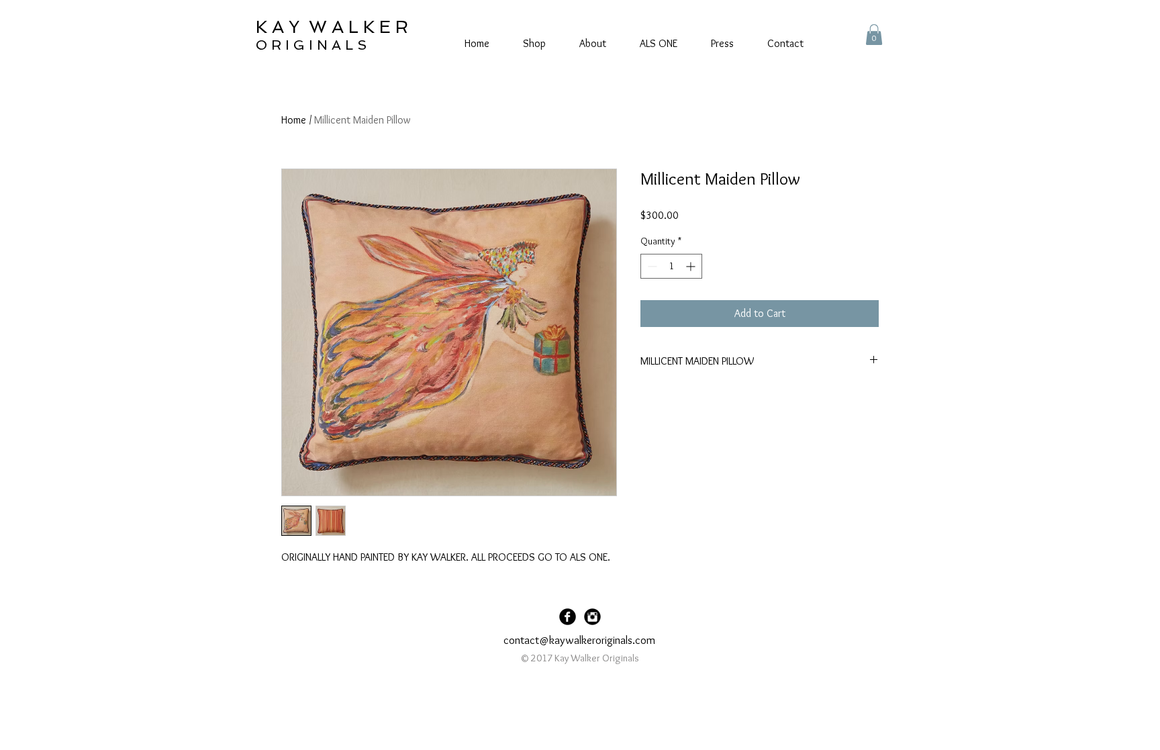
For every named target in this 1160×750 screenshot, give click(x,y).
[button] (874, 34)
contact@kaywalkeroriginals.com (579, 640)
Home (293, 119)
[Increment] (691, 266)
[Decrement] (650, 266)
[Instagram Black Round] (592, 616)
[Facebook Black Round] (567, 616)
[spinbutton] (671, 266)
